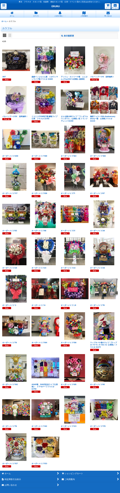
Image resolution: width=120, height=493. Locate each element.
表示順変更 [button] (69, 35)
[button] (4, 6)
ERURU (56, 6)
